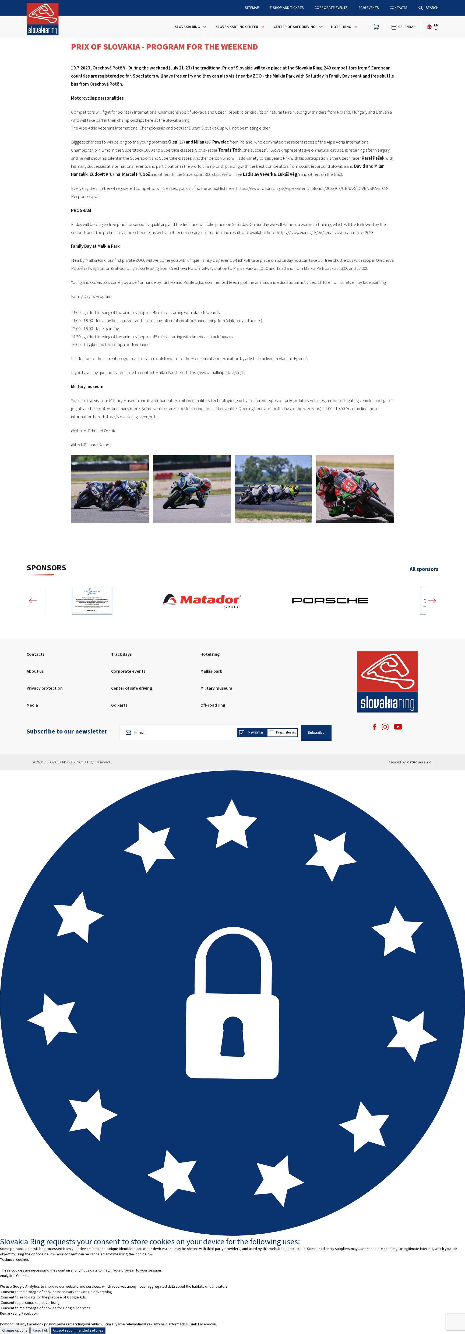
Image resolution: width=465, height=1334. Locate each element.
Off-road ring (212, 705)
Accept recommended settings (78, 1330)
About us (35, 671)
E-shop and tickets (287, 8)
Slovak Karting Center (237, 27)
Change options (14, 1330)
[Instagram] (385, 727)
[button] (33, 600)
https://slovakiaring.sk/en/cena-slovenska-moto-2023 (325, 232)
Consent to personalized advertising (30, 1302)
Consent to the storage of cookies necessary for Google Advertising (56, 1292)
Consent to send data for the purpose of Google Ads (43, 1297)
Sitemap (252, 8)
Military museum (216, 688)
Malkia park (211, 671)
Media (32, 705)
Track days (121, 654)
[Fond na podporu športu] (85, 600)
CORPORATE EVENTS (331, 8)
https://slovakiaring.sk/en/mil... (130, 417)
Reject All (40, 1330)
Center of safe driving (294, 27)
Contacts (398, 8)
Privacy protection (45, 688)
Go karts (119, 705)
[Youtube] (398, 727)
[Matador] (195, 600)
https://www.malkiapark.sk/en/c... (216, 372)
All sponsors (424, 569)
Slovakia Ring (187, 27)
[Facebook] (374, 727)
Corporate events (128, 671)
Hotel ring (210, 654)
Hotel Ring (341, 27)
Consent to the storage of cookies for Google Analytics (45, 1308)
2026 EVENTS (368, 8)
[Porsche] (323, 600)
